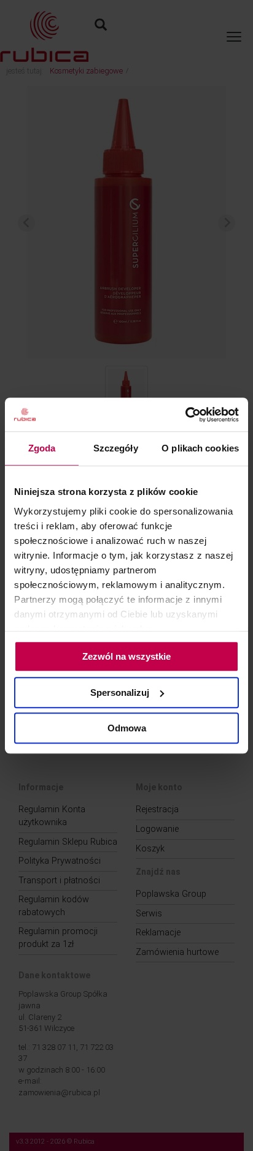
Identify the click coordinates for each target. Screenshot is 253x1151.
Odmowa (126, 728)
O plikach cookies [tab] (200, 448)
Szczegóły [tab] (115, 448)
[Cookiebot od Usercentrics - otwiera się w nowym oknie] (185, 415)
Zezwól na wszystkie (126, 656)
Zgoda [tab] (42, 448)
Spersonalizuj (119, 692)
